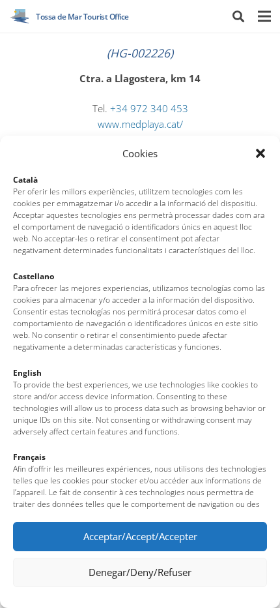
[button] (260, 153)
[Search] (238, 16)
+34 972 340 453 (149, 108)
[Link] (20, 16)
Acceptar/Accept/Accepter (140, 536)
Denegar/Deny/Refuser (140, 572)
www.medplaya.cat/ (140, 124)
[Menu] (264, 16)
